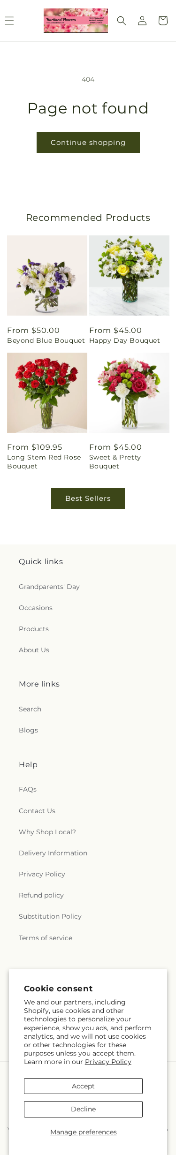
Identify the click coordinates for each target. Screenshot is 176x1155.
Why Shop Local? (47, 832)
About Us (34, 650)
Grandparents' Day (49, 586)
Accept (83, 1086)
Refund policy (41, 895)
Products (34, 629)
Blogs (28, 730)
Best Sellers (88, 498)
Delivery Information (53, 853)
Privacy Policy (108, 1061)
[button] (121, 20)
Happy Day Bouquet (125, 340)
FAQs (28, 789)
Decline (83, 1109)
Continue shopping (88, 142)
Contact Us (37, 811)
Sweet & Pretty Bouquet (115, 461)
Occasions (36, 608)
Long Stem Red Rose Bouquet (44, 461)
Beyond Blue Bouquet (46, 340)
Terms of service (45, 938)
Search (30, 709)
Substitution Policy (50, 916)
